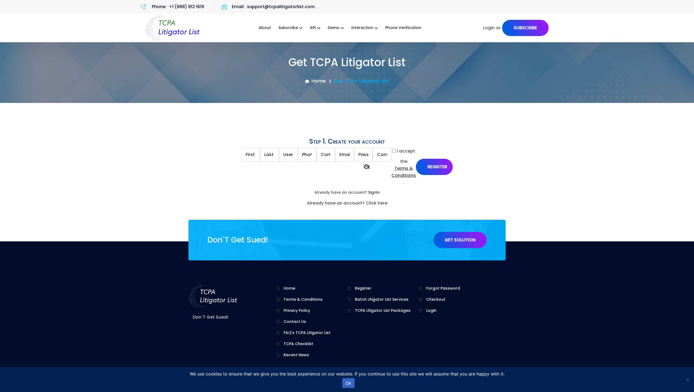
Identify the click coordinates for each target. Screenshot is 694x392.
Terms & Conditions (403, 172)
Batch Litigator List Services (382, 299)
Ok (348, 383)
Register (363, 288)
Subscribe (288, 27)
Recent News (296, 355)
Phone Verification (403, 27)
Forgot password (443, 288)
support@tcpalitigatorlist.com (281, 7)
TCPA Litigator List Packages (382, 310)
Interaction (362, 27)
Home (318, 80)
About (265, 27)
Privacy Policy (297, 310)
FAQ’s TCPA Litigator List (307, 332)
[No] (687, 379)
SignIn (374, 192)
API (313, 27)
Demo (333, 27)
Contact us (295, 321)
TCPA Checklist (298, 343)
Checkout (435, 299)
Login (431, 310)
